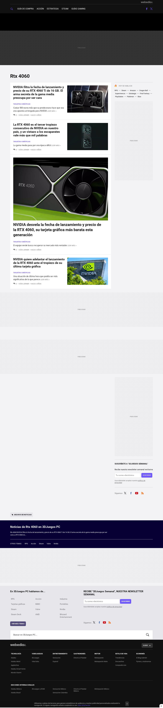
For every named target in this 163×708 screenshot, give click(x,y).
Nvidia (56, 544)
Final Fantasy (144, 93)
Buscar (147, 635)
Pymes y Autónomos (143, 661)
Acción (40, 9)
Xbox (139, 97)
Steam (65, 9)
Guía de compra (25, 9)
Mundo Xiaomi (16, 673)
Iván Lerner (24, 115)
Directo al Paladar (80, 658)
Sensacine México (59, 689)
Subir (145, 645)
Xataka (13, 658)
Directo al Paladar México (80, 690)
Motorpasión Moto (101, 661)
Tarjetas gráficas (21, 104)
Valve (49, 544)
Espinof (55, 661)
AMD (37, 614)
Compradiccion (120, 665)
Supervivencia (120, 93)
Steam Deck (16, 614)
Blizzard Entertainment (66, 615)
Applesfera (15, 665)
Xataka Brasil (16, 693)
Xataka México (16, 689)
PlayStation (119, 97)
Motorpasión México (101, 689)
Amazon (133, 90)
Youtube (137, 493)
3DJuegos (35, 658)
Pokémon (130, 97)
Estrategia (53, 9)
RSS (142, 493)
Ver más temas (18, 624)
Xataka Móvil (15, 661)
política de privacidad (114, 607)
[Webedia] (147, 2)
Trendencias (119, 658)
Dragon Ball (143, 90)
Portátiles (64, 604)
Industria (63, 599)
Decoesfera (119, 661)
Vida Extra (35, 661)
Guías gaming (78, 9)
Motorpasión (99, 658)
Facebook (146, 8)
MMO (37, 604)
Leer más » (51, 111)
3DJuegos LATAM (38, 689)
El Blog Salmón (141, 658)
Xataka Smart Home (18, 669)
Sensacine (56, 658)
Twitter (151, 8)
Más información (84, 705)
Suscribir (147, 475)
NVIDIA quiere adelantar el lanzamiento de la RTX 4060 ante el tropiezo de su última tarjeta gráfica (39, 263)
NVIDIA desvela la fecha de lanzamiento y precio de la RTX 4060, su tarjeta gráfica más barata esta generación (57, 229)
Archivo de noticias (23, 515)
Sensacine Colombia (60, 693)
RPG (116, 90)
